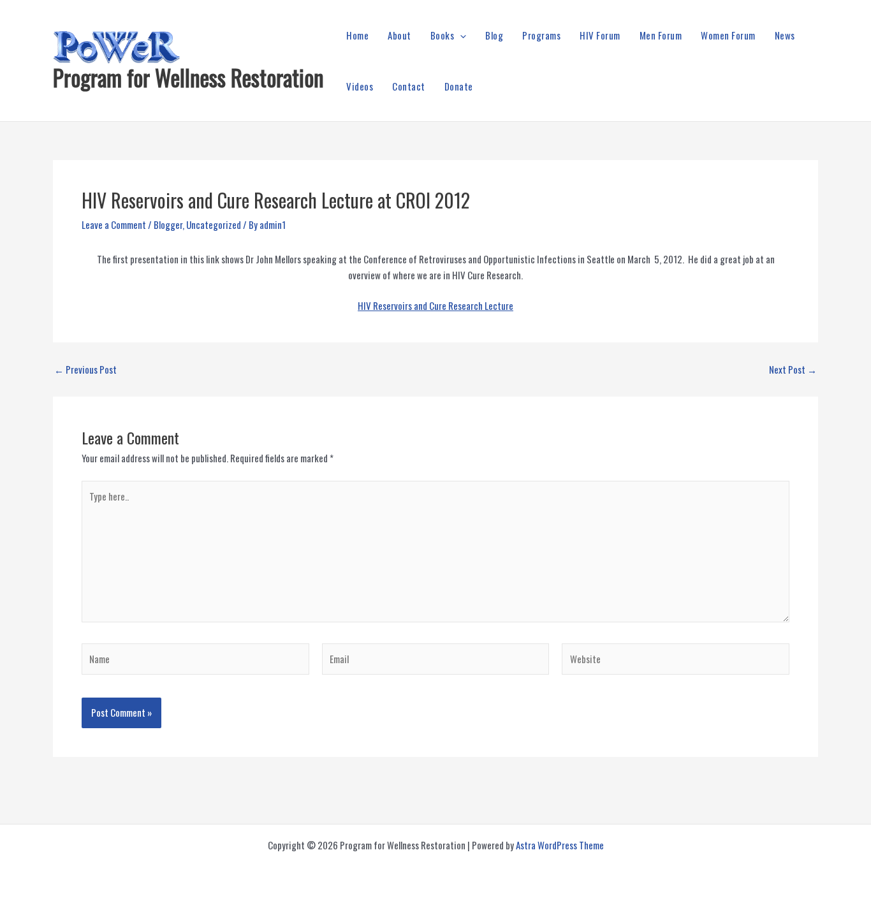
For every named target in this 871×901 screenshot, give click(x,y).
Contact (408, 86)
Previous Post (85, 369)
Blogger (168, 224)
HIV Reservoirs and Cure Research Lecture (435, 305)
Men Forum (661, 35)
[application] (460, 35)
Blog (494, 35)
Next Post (793, 369)
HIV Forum (600, 35)
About (399, 35)
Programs (541, 35)
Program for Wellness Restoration (188, 77)
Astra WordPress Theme (560, 845)
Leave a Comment (114, 224)
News (785, 35)
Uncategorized (213, 224)
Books (442, 35)
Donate (458, 86)
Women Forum (728, 35)
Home (357, 35)
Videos (359, 86)
